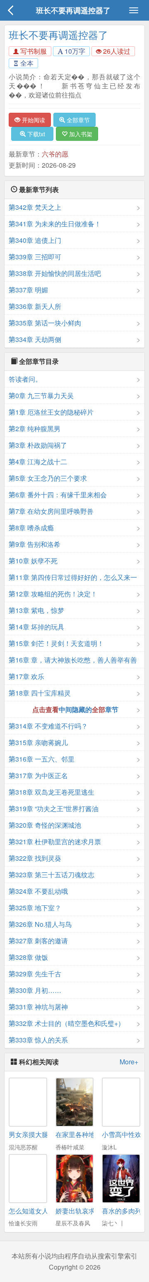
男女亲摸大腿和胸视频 (42, 1134)
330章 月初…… (35, 990)
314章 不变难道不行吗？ (48, 726)
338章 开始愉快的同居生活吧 (55, 273)
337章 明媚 (28, 289)
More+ (129, 1061)
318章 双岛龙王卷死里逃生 (51, 792)
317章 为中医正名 (38, 775)
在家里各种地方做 (81, 1134)
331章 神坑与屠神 (38, 1006)
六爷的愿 (55, 154)
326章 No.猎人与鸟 (40, 924)
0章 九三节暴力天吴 (41, 395)
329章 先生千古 (35, 973)
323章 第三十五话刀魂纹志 (51, 874)
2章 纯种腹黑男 (34, 428)
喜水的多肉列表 (125, 1211)
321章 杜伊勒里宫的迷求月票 (55, 841)
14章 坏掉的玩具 (36, 627)
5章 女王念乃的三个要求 (48, 478)
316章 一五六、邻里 (41, 759)
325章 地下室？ (35, 907)
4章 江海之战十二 (38, 461)
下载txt (35, 134)
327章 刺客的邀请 (38, 940)
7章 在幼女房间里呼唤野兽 (51, 511)
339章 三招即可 (35, 256)
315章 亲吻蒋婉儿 (38, 742)
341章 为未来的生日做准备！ (55, 223)
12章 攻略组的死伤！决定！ (53, 593)
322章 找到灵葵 (35, 858)
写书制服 (33, 51)
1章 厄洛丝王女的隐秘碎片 (51, 412)
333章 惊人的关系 (38, 1040)
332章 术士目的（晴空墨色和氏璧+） (67, 1023)
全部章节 (77, 120)
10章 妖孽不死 (33, 560)
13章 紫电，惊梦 (36, 610)
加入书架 (79, 134)
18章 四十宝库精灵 (40, 693)
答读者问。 (25, 379)
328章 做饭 (28, 957)
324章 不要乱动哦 (38, 891)
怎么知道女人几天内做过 (45, 1211)
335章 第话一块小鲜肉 (45, 323)
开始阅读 (32, 120)
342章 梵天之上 (35, 207)
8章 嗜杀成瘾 (31, 527)
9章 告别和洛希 (34, 544)
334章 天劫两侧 (35, 339)
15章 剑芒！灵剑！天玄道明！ (56, 643)
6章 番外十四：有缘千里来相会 (58, 494)
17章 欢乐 (26, 676)
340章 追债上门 (35, 240)
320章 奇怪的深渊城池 (45, 825)
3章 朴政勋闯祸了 (38, 445)
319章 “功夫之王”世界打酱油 (54, 808)
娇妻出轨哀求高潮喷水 (88, 1211)
